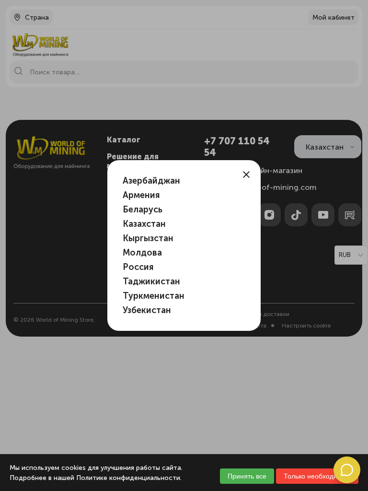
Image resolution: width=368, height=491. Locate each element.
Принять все (247, 476)
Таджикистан (151, 281)
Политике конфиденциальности (128, 478)
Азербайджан (151, 180)
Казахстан (144, 224)
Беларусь (142, 209)
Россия (138, 267)
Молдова (142, 252)
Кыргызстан (148, 238)
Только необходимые (317, 476)
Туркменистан (153, 296)
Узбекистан (147, 310)
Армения (141, 195)
